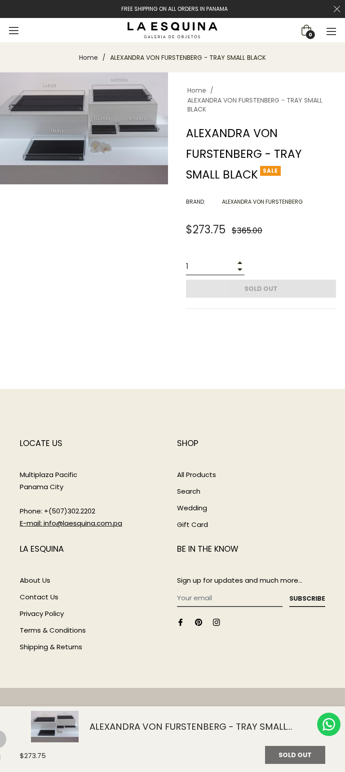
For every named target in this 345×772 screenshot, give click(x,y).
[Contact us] (329, 724)
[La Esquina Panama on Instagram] (216, 622)
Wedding (192, 508)
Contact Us (39, 597)
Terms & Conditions (53, 630)
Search (188, 491)
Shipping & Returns (51, 647)
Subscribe (307, 598)
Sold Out (295, 754)
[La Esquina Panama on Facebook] (180, 622)
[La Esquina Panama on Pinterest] (198, 622)
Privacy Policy (42, 613)
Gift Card (192, 524)
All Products (196, 474)
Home (88, 57)
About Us (35, 580)
